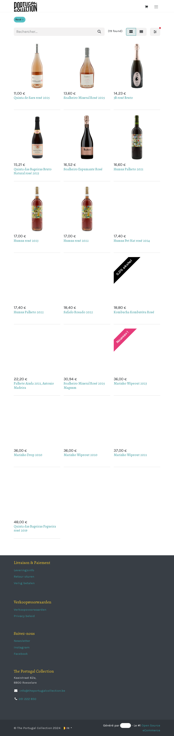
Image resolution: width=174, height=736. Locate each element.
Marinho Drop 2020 (28, 455)
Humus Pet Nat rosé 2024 (132, 240)
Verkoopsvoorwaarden (30, 609)
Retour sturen (24, 576)
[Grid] (131, 32)
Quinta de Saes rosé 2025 (32, 97)
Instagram (21, 647)
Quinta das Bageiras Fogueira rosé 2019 (35, 528)
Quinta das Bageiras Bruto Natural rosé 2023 (33, 171)
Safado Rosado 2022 (78, 312)
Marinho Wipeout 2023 (130, 383)
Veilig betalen (24, 583)
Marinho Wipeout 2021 (130, 455)
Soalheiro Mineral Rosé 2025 (84, 97)
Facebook (21, 654)
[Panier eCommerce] (146, 7)
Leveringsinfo (24, 570)
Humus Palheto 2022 (29, 312)
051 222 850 (27, 699)
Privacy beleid (24, 616)
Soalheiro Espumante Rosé (83, 169)
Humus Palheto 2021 (128, 169)
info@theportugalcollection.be (42, 691)
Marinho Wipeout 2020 (80, 455)
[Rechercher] (99, 32)
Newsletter (22, 641)
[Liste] (141, 32)
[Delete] (23, 19)
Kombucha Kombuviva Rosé (134, 312)
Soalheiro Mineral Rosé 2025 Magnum (84, 385)
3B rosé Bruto (123, 97)
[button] (44, 82)
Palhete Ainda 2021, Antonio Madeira (34, 385)
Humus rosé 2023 (26, 240)
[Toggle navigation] (156, 7)
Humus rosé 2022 (76, 240)
